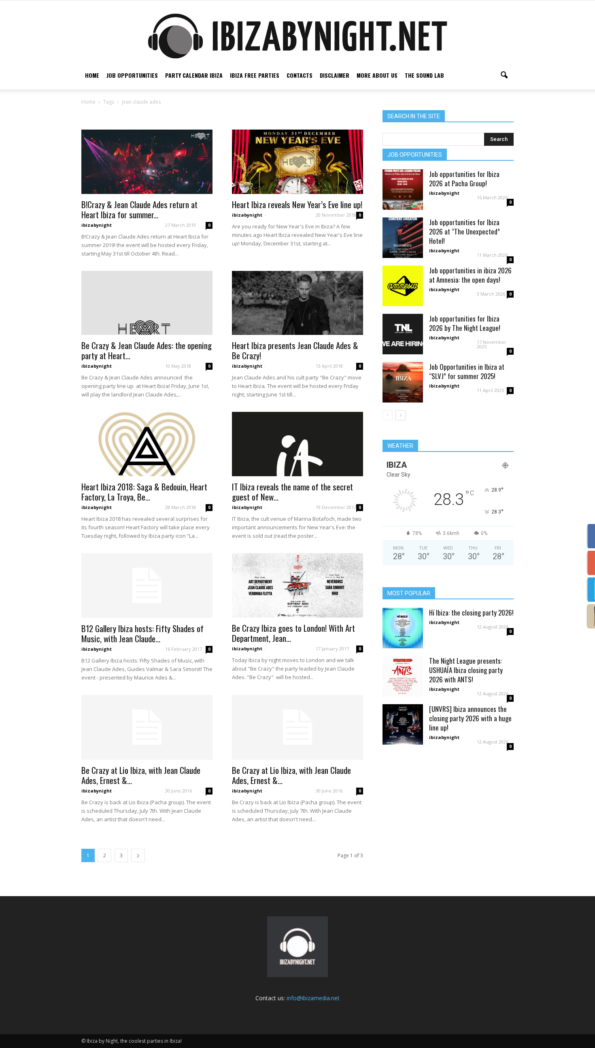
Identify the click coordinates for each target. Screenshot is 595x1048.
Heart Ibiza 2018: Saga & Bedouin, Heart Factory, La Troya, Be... (144, 491)
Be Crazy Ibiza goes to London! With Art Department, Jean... (293, 633)
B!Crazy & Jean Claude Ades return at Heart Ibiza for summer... (139, 209)
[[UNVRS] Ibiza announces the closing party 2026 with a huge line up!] (402, 724)
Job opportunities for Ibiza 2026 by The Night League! (464, 323)
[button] (504, 75)
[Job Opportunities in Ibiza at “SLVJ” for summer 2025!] (402, 382)
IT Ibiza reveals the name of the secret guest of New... (292, 491)
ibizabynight (96, 225)
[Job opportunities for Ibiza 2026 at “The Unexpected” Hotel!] (402, 237)
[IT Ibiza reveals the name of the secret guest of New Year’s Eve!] (297, 444)
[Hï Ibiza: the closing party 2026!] (402, 628)
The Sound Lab (424, 75)
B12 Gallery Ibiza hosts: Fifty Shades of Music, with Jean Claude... (142, 633)
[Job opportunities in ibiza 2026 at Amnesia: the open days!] (402, 286)
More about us (377, 75)
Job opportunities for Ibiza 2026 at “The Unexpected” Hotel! (464, 231)
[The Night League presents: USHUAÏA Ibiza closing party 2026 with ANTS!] (402, 676)
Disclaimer (334, 75)
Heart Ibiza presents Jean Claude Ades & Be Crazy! (295, 350)
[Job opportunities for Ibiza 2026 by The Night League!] (402, 334)
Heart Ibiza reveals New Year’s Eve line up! (297, 204)
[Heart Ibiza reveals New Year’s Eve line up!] (297, 162)
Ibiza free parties (254, 75)
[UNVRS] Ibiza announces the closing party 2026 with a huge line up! (470, 718)
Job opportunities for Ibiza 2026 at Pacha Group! (464, 178)
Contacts (299, 75)
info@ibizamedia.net (313, 998)
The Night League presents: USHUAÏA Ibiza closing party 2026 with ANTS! (466, 670)
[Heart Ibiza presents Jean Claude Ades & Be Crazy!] (297, 303)
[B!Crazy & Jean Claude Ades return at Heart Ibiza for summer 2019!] (146, 162)
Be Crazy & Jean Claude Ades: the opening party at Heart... (146, 350)
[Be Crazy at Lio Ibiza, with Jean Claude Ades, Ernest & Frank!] (146, 727)
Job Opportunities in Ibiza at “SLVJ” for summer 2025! (466, 371)
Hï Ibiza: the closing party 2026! (471, 612)
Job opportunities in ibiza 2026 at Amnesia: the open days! (470, 275)
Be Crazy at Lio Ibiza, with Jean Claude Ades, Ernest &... (140, 775)
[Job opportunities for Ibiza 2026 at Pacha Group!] (402, 189)
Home (92, 75)
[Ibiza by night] (297, 35)
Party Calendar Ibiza (194, 75)
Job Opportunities (132, 75)
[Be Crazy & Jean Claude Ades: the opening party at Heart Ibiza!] (146, 303)
